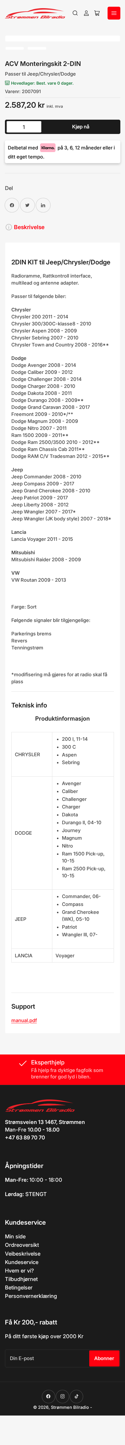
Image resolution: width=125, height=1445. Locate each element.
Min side (15, 1236)
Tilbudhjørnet (21, 1279)
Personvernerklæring (31, 1296)
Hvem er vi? (19, 1270)
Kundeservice (21, 1262)
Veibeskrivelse (22, 1253)
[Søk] (75, 13)
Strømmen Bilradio (70, 1407)
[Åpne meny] (114, 13)
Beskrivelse (29, 227)
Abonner (104, 1358)
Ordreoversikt (22, 1245)
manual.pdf (24, 1020)
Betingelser (19, 1287)
